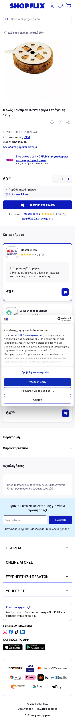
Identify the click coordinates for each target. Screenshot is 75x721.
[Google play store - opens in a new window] (35, 647)
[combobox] (37, 19)
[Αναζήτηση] (7, 19)
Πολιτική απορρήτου (37, 715)
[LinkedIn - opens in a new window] (23, 632)
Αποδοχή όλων (37, 382)
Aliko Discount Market (33, 310)
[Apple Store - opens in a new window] (13, 647)
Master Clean (32, 214)
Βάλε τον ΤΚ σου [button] (19, 194)
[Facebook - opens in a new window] (12, 632)
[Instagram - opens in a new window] (6, 632)
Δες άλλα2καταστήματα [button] (37, 218)
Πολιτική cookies (46, 708)
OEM (27, 137)
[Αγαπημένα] (60, 6)
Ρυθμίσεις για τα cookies (35, 391)
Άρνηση (37, 399)
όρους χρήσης (60, 529)
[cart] (69, 6)
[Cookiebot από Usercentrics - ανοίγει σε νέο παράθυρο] (55, 319)
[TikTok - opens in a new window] (17, 632)
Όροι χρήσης (25, 708)
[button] (5, 6)
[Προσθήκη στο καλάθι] (65, 292)
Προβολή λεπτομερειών (35, 372)
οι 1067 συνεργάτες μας (29, 335)
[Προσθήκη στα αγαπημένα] (52, 122)
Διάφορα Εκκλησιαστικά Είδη (26, 32)
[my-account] (52, 6)
